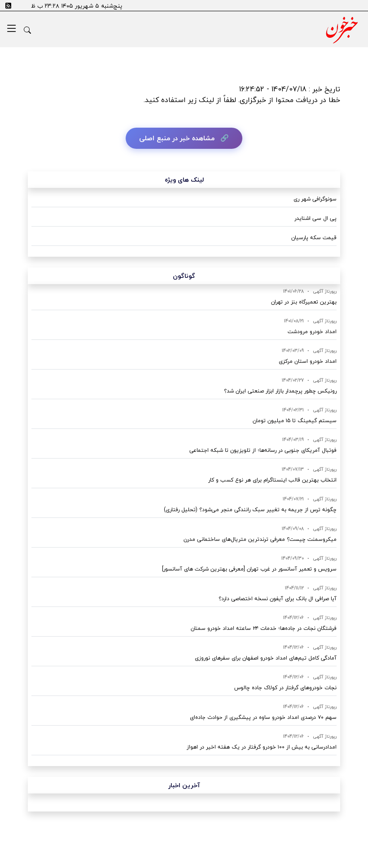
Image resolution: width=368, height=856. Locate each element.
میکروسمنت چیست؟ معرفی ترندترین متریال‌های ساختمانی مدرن (260, 539)
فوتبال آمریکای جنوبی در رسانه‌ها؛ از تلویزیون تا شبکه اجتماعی (263, 450)
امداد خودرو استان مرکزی (308, 361)
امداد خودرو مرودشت (312, 331)
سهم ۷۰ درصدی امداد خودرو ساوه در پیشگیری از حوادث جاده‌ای (263, 717)
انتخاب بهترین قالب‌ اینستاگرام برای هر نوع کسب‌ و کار (272, 480)
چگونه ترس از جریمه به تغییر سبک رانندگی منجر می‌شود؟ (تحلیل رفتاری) (250, 509)
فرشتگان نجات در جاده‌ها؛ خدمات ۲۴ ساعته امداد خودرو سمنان (264, 628)
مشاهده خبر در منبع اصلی (177, 138)
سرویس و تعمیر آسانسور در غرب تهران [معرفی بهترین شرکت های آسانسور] (249, 569)
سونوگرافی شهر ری (315, 199)
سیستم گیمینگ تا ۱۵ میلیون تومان (295, 420)
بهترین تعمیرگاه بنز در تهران (304, 302)
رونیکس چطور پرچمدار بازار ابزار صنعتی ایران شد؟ (280, 391)
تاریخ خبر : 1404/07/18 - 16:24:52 (289, 89)
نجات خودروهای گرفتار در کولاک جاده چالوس (285, 687)
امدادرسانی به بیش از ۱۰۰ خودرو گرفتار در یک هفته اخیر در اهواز (262, 747)
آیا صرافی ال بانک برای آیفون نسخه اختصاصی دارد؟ (278, 598)
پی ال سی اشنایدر (315, 218)
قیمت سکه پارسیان (314, 237)
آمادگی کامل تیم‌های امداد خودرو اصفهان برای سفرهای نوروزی (266, 658)
